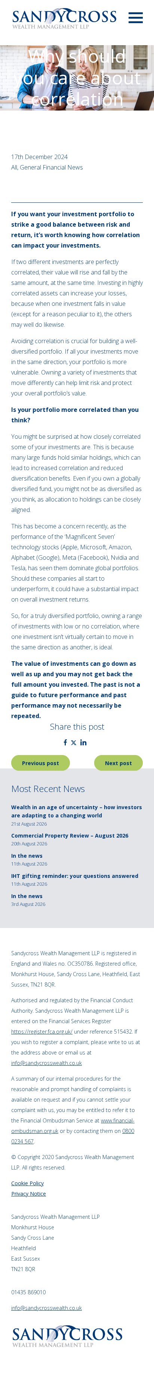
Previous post (40, 763)
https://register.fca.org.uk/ (42, 1031)
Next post (118, 763)
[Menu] (136, 17)
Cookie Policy (27, 1183)
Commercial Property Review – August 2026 (69, 835)
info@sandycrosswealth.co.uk (46, 1062)
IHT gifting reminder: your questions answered (74, 875)
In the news (27, 855)
